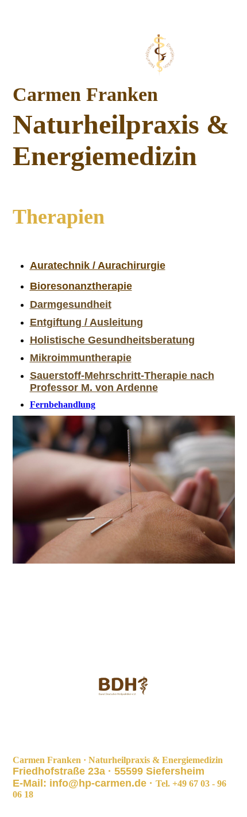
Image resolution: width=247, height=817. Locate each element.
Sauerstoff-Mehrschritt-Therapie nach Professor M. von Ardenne (122, 381)
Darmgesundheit (70, 304)
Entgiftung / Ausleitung (86, 322)
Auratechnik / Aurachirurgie (97, 265)
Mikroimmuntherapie (81, 357)
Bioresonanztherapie (81, 286)
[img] (124, 55)
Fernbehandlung (62, 404)
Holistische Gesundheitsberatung (112, 340)
